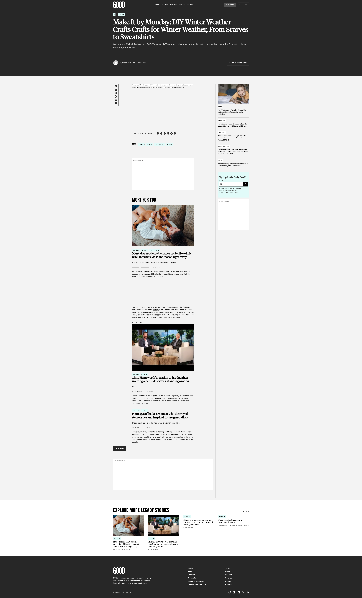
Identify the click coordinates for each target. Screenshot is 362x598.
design (149, 144)
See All (244, 511)
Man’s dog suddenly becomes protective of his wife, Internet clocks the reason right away (161, 255)
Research (221, 121)
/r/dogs (156, 310)
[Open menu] (246, 5)
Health (181, 5)
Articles (136, 250)
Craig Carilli (136, 427)
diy (156, 144)
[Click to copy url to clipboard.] (116, 103)
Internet (221, 133)
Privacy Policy (232, 190)
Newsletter (192, 578)
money (161, 144)
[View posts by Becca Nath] (115, 62)
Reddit (185, 307)
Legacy (121, 14)
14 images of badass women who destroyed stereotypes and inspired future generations (160, 415)
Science (173, 5)
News (157, 5)
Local (220, 160)
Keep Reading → (137, 322)
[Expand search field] (240, 5)
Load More (120, 448)
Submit (246, 184)
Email (222, 180)
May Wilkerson (137, 391)
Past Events (154, 250)
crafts (142, 144)
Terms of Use (223, 190)
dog (161, 276)
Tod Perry (135, 267)
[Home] (114, 14)
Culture (190, 5)
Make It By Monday (143, 85)
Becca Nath (126, 63)
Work (220, 107)
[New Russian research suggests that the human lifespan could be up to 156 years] (233, 122)
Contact (191, 574)
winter (169, 144)
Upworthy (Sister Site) (197, 584)
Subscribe (230, 5)
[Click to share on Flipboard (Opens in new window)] (116, 96)
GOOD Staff (145, 267)
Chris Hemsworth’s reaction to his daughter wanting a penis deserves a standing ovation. (161, 379)
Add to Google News (239, 63)
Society (165, 5)
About (190, 571)
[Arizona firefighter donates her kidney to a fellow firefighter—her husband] (233, 162)
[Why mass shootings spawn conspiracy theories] (233, 520)
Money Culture (223, 146)
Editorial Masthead (196, 581)
